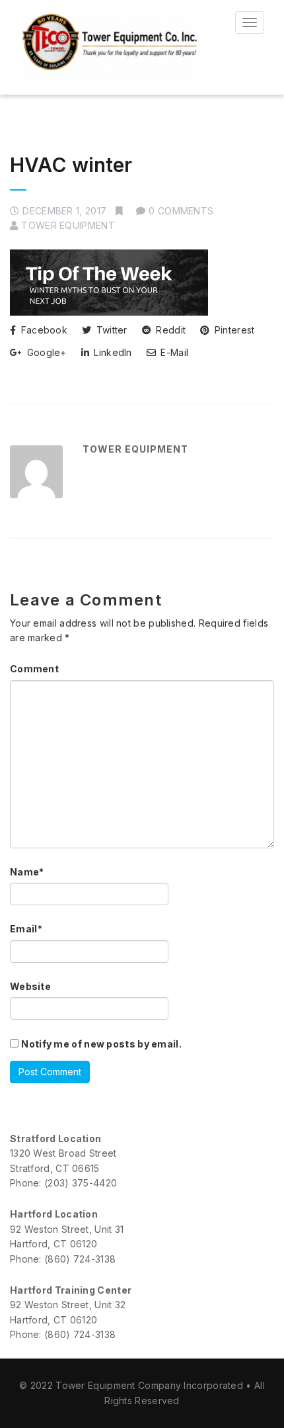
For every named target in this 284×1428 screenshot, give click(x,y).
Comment (34, 668)
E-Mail (173, 352)
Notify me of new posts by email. (101, 1043)
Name (27, 871)
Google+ (45, 352)
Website (30, 986)
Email (26, 928)
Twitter (110, 329)
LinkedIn (111, 352)
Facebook (42, 329)
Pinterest (232, 329)
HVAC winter (71, 165)
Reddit (169, 329)
